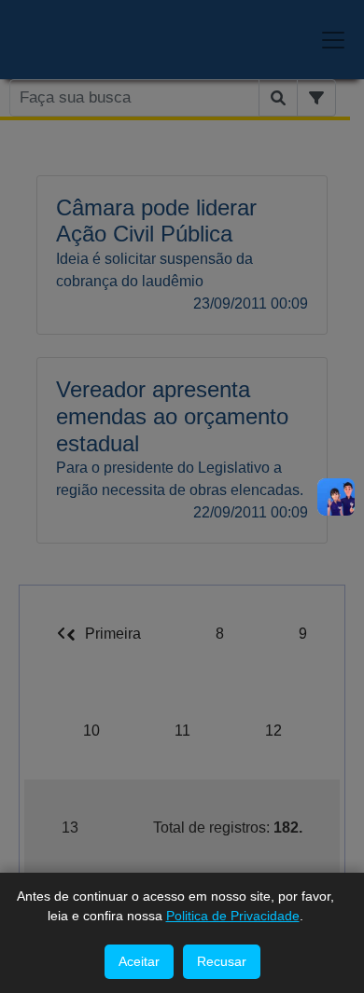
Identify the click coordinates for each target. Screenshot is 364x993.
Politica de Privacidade (233, 915)
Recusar (221, 961)
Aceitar (139, 961)
